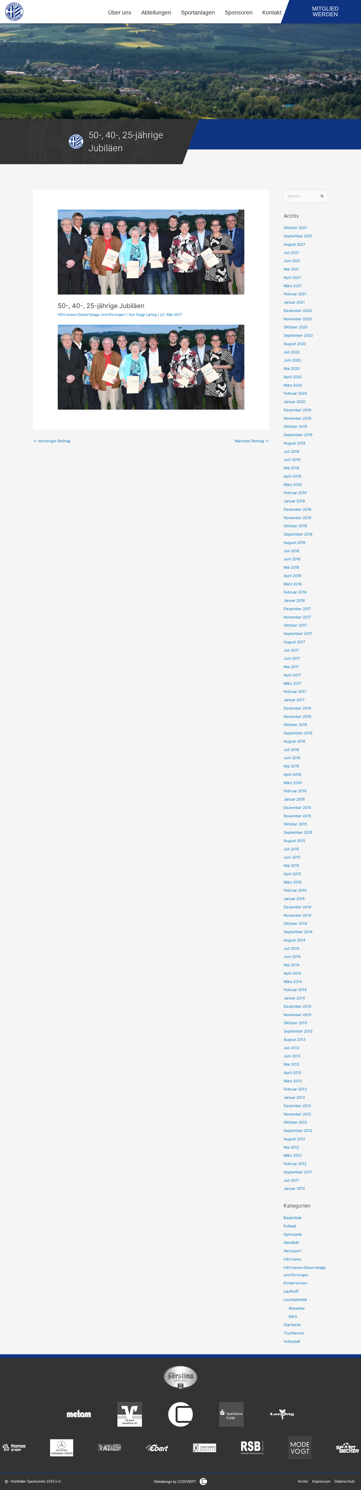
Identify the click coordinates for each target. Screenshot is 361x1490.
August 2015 (294, 840)
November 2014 (297, 915)
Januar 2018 (294, 600)
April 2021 (292, 277)
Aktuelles (297, 1308)
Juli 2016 (291, 749)
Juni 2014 (292, 956)
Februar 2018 (295, 592)
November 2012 (297, 1114)
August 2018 (294, 542)
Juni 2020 (292, 360)
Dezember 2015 (297, 807)
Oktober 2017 (295, 625)
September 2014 (298, 931)
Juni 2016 (292, 757)
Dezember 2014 (297, 907)
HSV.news (292, 1259)
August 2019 (294, 443)
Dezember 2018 (297, 509)
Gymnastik (293, 1234)
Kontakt (271, 13)
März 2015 (293, 882)
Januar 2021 (294, 302)
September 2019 (298, 434)
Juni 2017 (292, 658)
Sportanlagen (198, 13)
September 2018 (298, 534)
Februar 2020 (295, 393)
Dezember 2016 (297, 708)
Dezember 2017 (297, 608)
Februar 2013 (295, 1089)
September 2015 (298, 832)
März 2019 (293, 484)
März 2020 (293, 385)
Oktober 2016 (295, 724)
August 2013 (294, 1039)
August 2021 (294, 244)
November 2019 (297, 418)
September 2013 (298, 1031)
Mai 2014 (291, 965)
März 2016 (293, 782)
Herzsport (292, 1250)
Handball (291, 1242)
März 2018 (293, 584)
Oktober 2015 (295, 824)
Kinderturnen (295, 1283)
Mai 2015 (291, 865)
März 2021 (293, 285)
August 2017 (294, 642)
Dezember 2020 (298, 310)
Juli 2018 (291, 551)
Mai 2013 (291, 1064)
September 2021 (298, 236)
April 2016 (292, 774)
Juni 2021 (292, 260)
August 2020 (295, 343)
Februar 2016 (295, 791)
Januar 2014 (294, 998)
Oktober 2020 (295, 327)
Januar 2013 (294, 1097)
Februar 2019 (295, 492)
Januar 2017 (294, 700)
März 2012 (293, 1155)
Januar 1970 (294, 1188)
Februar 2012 (295, 1163)
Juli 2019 (291, 451)
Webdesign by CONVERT (175, 1481)
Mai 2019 (291, 468)
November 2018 (297, 517)
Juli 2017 (291, 650)
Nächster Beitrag (251, 441)
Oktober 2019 (295, 426)
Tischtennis (294, 1333)
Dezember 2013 (297, 1006)
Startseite (292, 1324)
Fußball (290, 1226)
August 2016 (294, 741)
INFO (293, 1316)
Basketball (293, 1217)
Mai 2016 (291, 766)
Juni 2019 (292, 459)
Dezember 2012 (297, 1105)
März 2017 (293, 683)
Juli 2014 (291, 948)
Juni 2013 (292, 1056)
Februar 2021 (295, 294)
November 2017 (297, 617)
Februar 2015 (295, 890)
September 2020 (298, 335)
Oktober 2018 (295, 526)
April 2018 (292, 575)
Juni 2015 (292, 857)
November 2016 (297, 716)
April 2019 (292, 476)
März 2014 (293, 981)
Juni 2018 (292, 559)
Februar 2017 (295, 691)
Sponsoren (238, 13)
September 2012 (298, 1130)
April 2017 (292, 675)
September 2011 (298, 1172)
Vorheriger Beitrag (52, 441)
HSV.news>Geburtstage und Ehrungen (91, 314)
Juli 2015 (291, 849)
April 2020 (293, 377)
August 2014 (294, 940)
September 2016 (298, 733)
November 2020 (298, 319)
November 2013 (297, 1014)
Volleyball (292, 1341)
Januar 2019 (294, 501)
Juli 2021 (291, 252)
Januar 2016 (294, 799)
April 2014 (292, 973)
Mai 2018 (291, 567)
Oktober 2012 (295, 1122)
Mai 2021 (291, 269)
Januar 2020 (294, 401)
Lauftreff (291, 1291)
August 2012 (294, 1139)
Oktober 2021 (295, 227)
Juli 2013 (291, 1048)
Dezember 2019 (297, 410)
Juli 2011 (291, 1180)
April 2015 (292, 874)
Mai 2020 (292, 368)
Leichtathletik (295, 1299)
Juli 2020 (292, 352)
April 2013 (292, 1072)
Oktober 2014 (295, 923)
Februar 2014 (295, 989)
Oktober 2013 (295, 1022)
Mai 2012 (291, 1147)
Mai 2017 (291, 666)
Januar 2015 (294, 898)
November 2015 (297, 816)
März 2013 (293, 1081)
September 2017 (298, 633)
